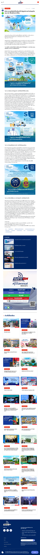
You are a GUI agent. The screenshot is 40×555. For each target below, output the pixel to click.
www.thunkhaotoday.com (30, 530)
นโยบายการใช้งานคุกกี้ (26, 552)
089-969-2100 (23, 528)
